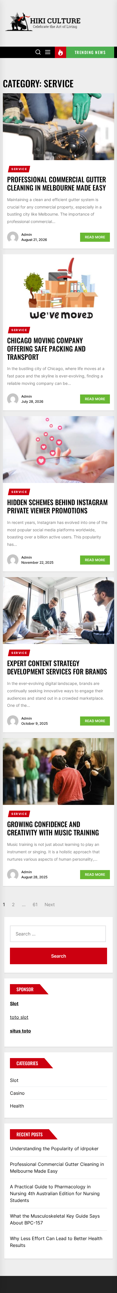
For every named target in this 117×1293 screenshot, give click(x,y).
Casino (17, 1093)
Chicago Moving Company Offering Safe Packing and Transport (46, 348)
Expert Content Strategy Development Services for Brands (57, 667)
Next (50, 904)
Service (19, 169)
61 (35, 904)
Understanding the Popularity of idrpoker (54, 1148)
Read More (95, 237)
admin (26, 234)
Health (17, 1106)
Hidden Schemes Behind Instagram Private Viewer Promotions (57, 506)
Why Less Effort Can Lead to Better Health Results (56, 1242)
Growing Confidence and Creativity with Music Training (53, 828)
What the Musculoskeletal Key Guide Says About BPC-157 (55, 1219)
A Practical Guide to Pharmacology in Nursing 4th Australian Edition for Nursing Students (55, 1193)
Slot (14, 1080)
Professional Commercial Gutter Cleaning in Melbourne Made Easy (56, 183)
